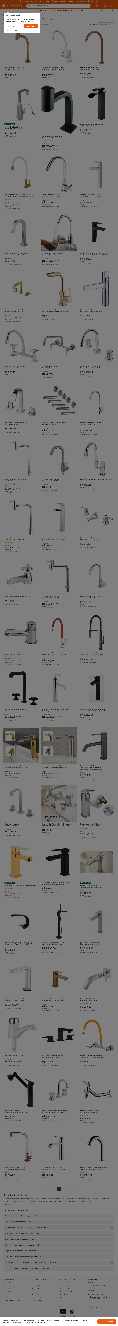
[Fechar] (38, 15)
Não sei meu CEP (11, 31)
